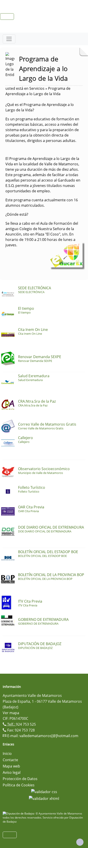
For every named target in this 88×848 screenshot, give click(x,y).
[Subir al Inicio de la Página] (79, 842)
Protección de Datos (20, 778)
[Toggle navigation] (9, 38)
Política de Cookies (19, 785)
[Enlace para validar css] (44, 791)
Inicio (7, 753)
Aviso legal (12, 772)
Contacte (10, 759)
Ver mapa (11, 712)
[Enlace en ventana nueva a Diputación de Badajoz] (19, 813)
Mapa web (11, 766)
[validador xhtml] (44, 798)
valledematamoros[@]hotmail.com (48, 735)
